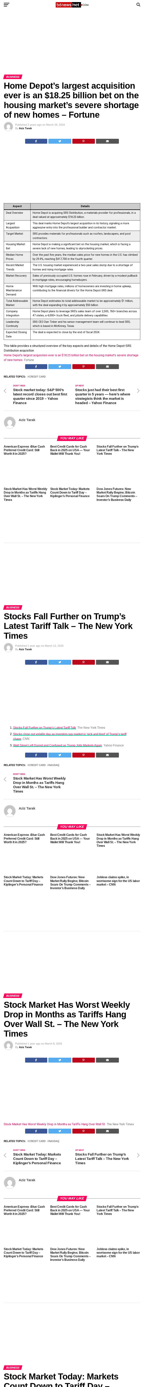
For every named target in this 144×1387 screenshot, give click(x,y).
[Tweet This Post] (59, 141)
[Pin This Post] (83, 141)
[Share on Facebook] (36, 141)
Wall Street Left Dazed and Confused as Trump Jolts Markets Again (57, 745)
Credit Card (37, 377)
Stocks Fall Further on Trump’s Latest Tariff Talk (44, 727)
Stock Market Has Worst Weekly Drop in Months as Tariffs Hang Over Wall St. (54, 1124)
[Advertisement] (72, 46)
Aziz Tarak (25, 128)
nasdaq (54, 765)
